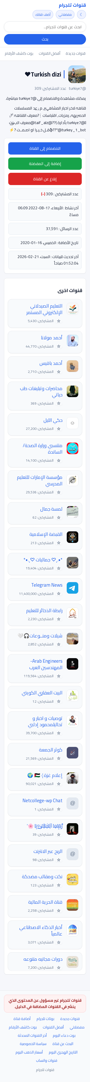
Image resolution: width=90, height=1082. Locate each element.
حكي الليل (53, 420)
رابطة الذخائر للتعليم (44, 610)
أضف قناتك (42, 15)
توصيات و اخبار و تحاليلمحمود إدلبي (45, 721)
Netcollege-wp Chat (42, 800)
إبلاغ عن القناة (45, 179)
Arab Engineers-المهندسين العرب (45, 664)
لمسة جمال (51, 509)
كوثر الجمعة (50, 750)
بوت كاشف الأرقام (19, 53)
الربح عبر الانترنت (48, 851)
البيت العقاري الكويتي (42, 693)
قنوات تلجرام (72, 5)
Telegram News (46, 585)
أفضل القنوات (49, 53)
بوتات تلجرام (45, 1018)
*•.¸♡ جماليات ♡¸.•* (43, 560)
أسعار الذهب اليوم (29, 1052)
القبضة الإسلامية (46, 534)
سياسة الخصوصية (33, 1043)
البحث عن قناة (62, 1043)
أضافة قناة (22, 1018)
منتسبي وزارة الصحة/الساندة (42, 448)
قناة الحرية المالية (45, 902)
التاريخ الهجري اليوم (63, 1052)
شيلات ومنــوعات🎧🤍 (40, 636)
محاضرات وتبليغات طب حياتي (41, 391)
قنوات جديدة (76, 53)
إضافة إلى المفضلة (45, 163)
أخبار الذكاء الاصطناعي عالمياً (40, 930)
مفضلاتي (65, 15)
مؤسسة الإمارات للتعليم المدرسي (39, 480)
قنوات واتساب (46, 1060)
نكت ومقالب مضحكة (42, 876)
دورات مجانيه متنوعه (43, 959)
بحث (45, 39)
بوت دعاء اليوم (64, 1035)
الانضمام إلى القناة (45, 148)
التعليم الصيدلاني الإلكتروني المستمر (44, 309)
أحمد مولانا (51, 338)
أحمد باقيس (51, 363)
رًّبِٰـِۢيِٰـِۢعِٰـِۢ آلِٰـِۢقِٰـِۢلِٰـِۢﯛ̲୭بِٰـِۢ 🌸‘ (44, 826)
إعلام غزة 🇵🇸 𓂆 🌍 (44, 775)
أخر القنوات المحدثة (32, 1035)
